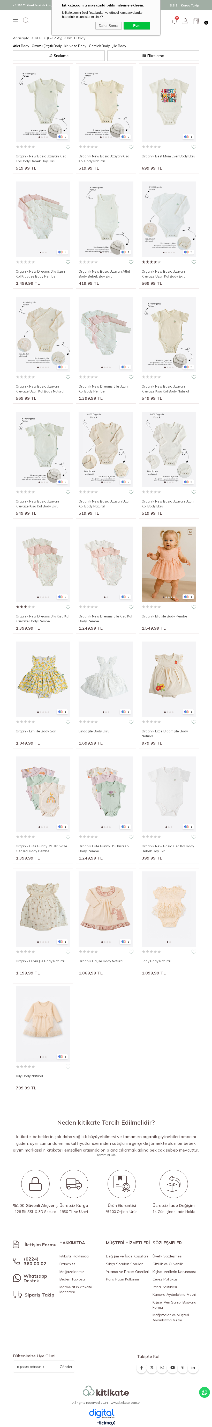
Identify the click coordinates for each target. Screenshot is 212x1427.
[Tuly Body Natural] (43, 1024)
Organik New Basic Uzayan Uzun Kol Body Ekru (168, 503)
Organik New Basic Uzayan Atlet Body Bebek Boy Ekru (104, 273)
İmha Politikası (165, 1287)
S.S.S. (174, 5)
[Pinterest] (182, 1366)
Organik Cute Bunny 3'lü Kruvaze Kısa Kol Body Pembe (41, 848)
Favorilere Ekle (68, 146)
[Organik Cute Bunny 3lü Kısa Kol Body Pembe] (106, 794)
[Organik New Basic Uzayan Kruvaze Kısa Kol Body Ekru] (43, 449)
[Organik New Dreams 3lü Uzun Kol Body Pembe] (106, 334)
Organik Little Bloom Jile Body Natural (165, 733)
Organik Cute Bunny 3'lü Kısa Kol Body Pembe (104, 848)
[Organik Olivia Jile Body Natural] (43, 909)
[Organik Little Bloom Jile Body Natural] (169, 679)
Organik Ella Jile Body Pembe (164, 616)
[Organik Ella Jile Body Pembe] (169, 564)
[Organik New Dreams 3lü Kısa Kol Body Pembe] (106, 564)
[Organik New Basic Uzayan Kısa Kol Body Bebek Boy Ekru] (43, 104)
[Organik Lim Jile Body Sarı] (43, 679)
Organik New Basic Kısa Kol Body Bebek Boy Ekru (168, 848)
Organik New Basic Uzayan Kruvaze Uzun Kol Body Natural (40, 388)
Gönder (66, 1366)
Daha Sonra (108, 26)
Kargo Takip (190, 5)
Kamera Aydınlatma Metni (174, 1294)
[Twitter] (151, 1366)
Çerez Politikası (165, 1279)
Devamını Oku (106, 1155)
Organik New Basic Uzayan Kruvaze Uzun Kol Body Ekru (164, 273)
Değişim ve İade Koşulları (127, 1256)
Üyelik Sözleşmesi (167, 1256)
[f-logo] (106, 1391)
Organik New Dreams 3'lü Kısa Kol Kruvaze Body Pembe (42, 618)
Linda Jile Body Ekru (94, 731)
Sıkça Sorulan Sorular (124, 1264)
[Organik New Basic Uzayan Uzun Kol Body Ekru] (169, 449)
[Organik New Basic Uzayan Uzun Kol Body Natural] (106, 449)
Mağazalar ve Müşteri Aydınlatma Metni (171, 1317)
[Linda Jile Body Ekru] (106, 679)
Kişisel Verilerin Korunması (174, 1271)
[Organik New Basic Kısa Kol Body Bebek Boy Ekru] (169, 794)
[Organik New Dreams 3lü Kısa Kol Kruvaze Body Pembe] (43, 564)
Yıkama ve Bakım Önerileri (127, 1271)
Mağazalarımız (71, 1271)
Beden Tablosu (72, 1279)
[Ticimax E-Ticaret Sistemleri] (106, 1423)
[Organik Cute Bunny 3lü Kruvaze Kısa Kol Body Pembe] (43, 794)
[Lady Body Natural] (169, 909)
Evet (136, 26)
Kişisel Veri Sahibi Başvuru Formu (174, 1305)
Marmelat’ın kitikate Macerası (75, 1289)
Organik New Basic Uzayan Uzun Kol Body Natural (105, 503)
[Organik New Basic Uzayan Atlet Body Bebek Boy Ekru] (106, 219)
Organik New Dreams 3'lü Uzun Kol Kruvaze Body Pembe (40, 273)
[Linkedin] (193, 1366)
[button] (39, 137)
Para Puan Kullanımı (123, 1279)
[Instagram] (162, 1366)
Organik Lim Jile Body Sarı (36, 731)
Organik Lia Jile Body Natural (101, 961)
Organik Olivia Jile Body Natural (40, 961)
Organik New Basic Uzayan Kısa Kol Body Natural (104, 158)
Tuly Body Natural (29, 1076)
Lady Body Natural (156, 961)
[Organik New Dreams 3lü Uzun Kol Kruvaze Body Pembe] (43, 219)
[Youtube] (172, 1366)
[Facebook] (141, 1366)
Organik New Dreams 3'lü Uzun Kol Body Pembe (103, 388)
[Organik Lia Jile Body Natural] (106, 909)
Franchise (67, 1264)
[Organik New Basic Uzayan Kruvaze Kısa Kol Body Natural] (169, 334)
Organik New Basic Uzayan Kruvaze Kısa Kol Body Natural (165, 388)
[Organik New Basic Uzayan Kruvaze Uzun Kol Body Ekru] (169, 219)
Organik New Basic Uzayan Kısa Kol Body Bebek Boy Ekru (41, 158)
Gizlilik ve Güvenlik (168, 1264)
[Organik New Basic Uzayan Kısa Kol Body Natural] (106, 104)
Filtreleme (155, 55)
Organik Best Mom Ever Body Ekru (168, 156)
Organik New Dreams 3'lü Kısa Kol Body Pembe (105, 618)
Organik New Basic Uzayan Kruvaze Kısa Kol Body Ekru (37, 503)
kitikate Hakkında (74, 1256)
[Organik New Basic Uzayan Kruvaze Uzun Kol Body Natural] (43, 334)
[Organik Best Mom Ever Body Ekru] (169, 104)
